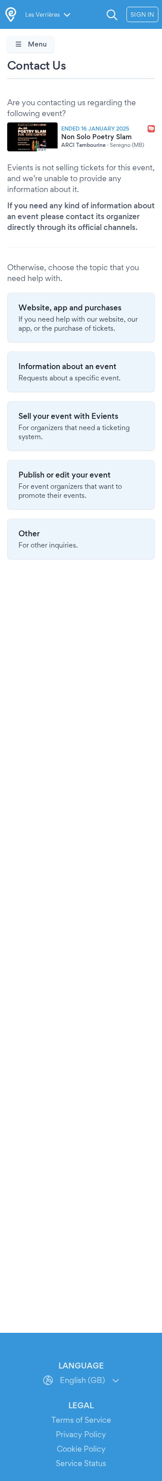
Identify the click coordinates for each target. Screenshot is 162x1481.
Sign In (142, 14)
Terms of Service (81, 1420)
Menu (36, 44)
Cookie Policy (81, 1448)
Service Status (81, 1463)
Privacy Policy (81, 1434)
